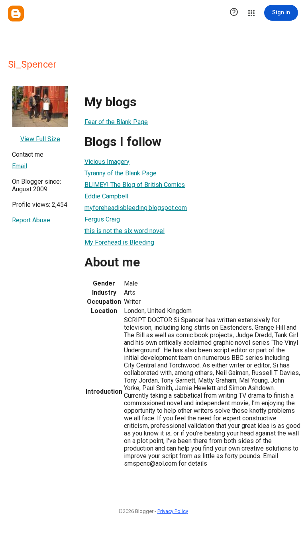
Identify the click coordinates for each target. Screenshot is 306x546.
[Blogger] (16, 13)
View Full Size (40, 139)
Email (19, 166)
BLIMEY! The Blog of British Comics (134, 184)
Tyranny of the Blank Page (120, 173)
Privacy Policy (172, 511)
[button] (233, 12)
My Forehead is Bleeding (119, 242)
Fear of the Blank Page (116, 122)
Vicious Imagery (106, 161)
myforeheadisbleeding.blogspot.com (135, 208)
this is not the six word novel (124, 231)
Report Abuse (31, 220)
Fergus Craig (102, 219)
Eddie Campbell (106, 196)
